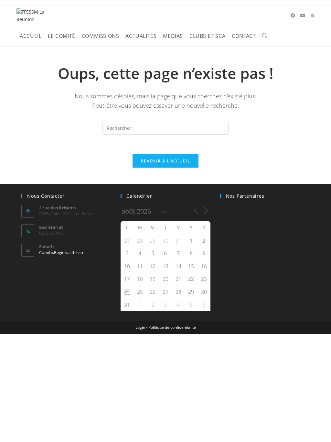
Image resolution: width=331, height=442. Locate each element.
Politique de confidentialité (172, 327)
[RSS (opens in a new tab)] (312, 15)
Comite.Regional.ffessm (61, 252)
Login (140, 327)
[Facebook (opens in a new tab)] (293, 15)
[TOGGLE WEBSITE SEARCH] (265, 36)
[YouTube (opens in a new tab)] (303, 15)
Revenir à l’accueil (165, 161)
